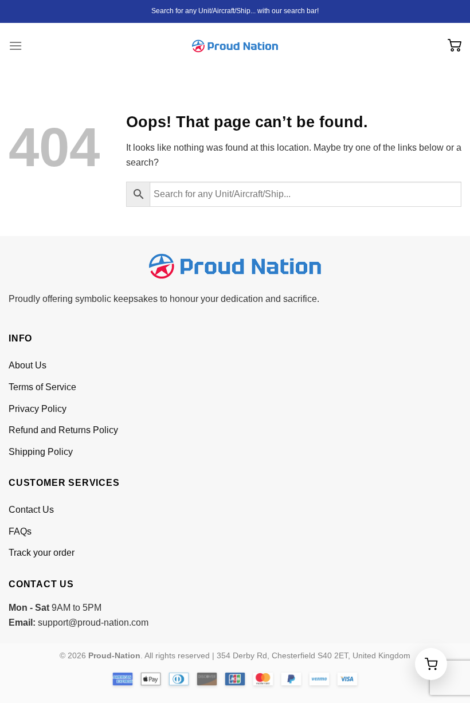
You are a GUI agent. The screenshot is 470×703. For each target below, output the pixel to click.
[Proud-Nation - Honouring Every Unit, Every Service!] (235, 46)
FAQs (20, 531)
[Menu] (15, 46)
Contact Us (31, 510)
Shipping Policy (41, 452)
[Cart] (454, 46)
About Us (27, 365)
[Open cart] (431, 664)
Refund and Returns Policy (63, 430)
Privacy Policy (37, 409)
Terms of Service (42, 387)
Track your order (42, 552)
